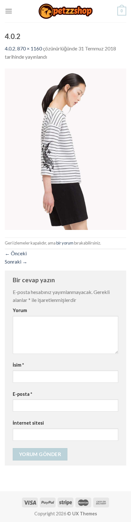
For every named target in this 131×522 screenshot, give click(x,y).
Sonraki (16, 261)
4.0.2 (10, 48)
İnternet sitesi (28, 423)
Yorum (20, 310)
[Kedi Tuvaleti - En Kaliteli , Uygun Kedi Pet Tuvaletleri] (65, 11)
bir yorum (64, 242)
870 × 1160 (29, 48)
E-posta (22, 394)
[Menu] (8, 11)
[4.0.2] (65, 148)
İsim (18, 365)
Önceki (16, 253)
